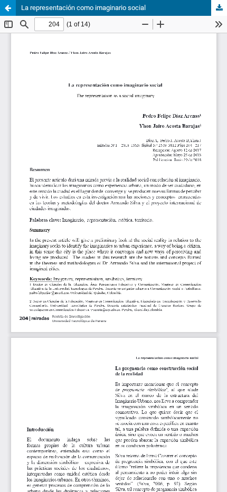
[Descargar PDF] (219, 8)
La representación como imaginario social (83, 8)
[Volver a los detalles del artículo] (8, 8)
